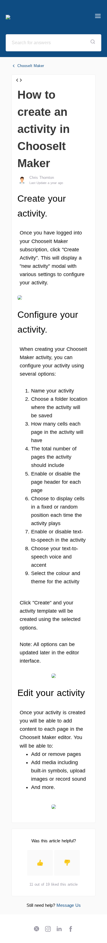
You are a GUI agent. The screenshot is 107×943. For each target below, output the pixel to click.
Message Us (68, 905)
